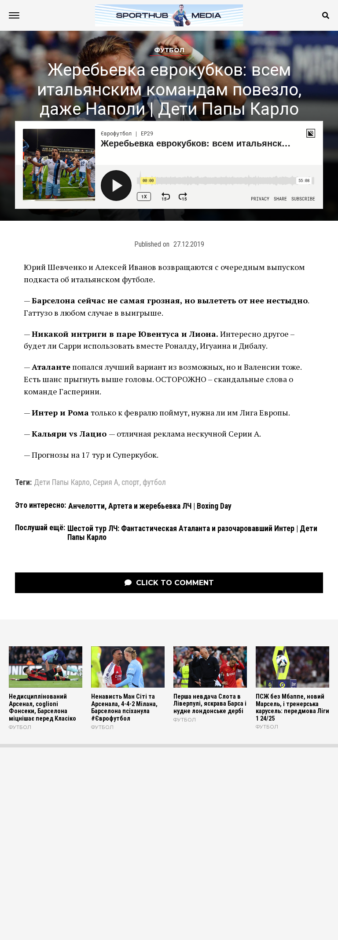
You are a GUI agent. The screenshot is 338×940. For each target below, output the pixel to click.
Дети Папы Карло (62, 483)
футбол (154, 483)
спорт (130, 483)
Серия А (105, 483)
